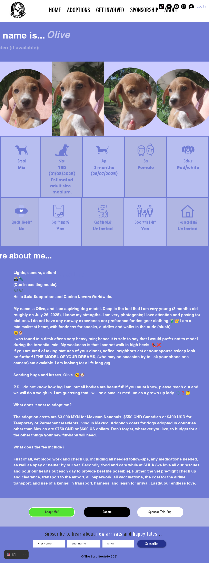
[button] (78, 10)
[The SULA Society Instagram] (183, 6)
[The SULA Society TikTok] (161, 6)
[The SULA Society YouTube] (176, 6)
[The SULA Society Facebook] (169, 6)
